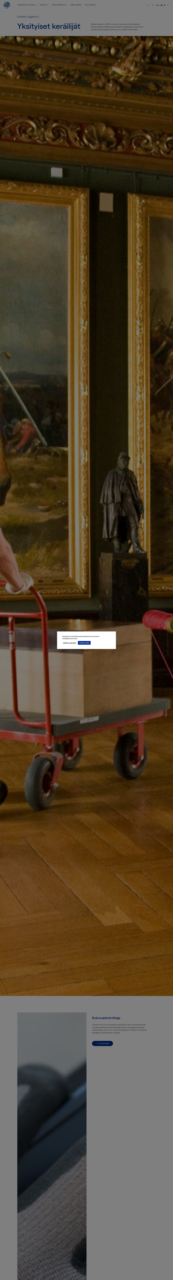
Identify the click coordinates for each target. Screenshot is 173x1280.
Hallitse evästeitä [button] (69, 643)
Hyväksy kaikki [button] (84, 643)
